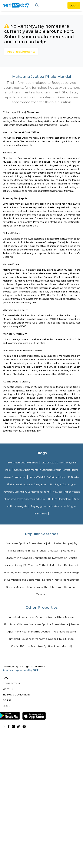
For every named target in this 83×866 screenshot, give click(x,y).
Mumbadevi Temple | (60, 543)
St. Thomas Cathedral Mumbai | (43, 565)
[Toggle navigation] (37, 5)
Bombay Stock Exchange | (47, 572)
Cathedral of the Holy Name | (45, 587)
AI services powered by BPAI (21, 670)
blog (6, 705)
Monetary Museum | (49, 550)
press (7, 700)
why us (8, 689)
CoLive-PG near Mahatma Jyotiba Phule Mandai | (41, 646)
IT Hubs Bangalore (59, 498)
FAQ (6, 677)
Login (74, 5)
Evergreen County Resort (23, 462)
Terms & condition (16, 694)
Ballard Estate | (27, 550)
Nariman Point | (52, 579)
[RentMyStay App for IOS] (34, 715)
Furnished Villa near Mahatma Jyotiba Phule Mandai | (37, 624)
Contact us (11, 683)
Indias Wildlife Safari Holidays (47, 477)
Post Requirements (21, 51)
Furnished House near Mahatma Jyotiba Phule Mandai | (42, 617)
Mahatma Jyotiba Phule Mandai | (26, 543)
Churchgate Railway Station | (51, 557)
